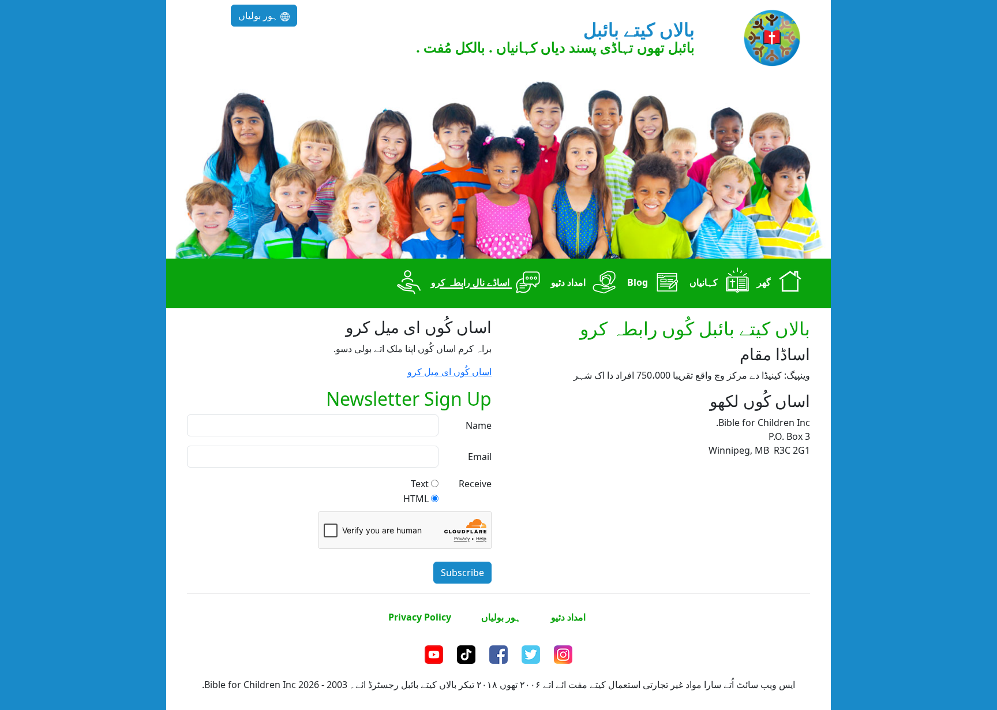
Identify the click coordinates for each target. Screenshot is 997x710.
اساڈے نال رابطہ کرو (471, 282)
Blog (638, 282)
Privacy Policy (419, 617)
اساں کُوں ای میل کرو (449, 371)
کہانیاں (704, 282)
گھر (765, 282)
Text (420, 483)
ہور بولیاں (259, 15)
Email (480, 456)
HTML (416, 498)
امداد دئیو (569, 282)
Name (479, 425)
